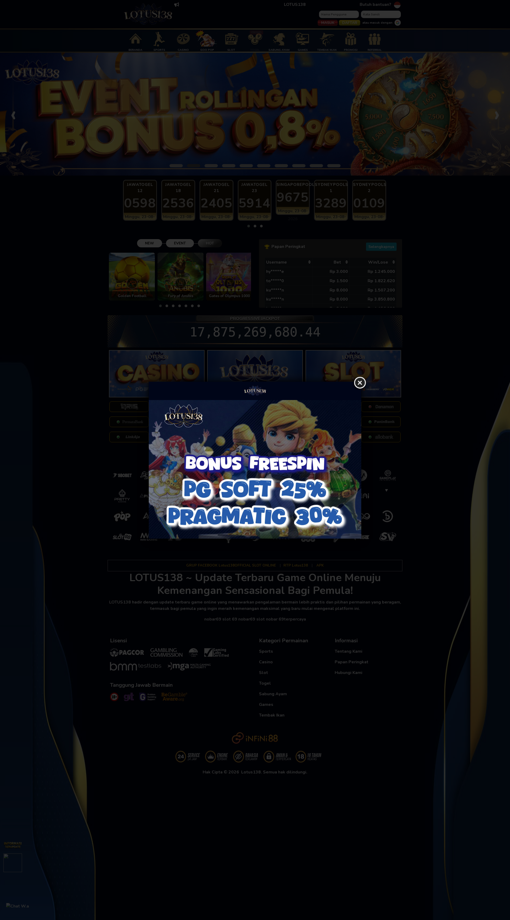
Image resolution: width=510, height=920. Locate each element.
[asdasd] (255, 469)
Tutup (360, 383)
